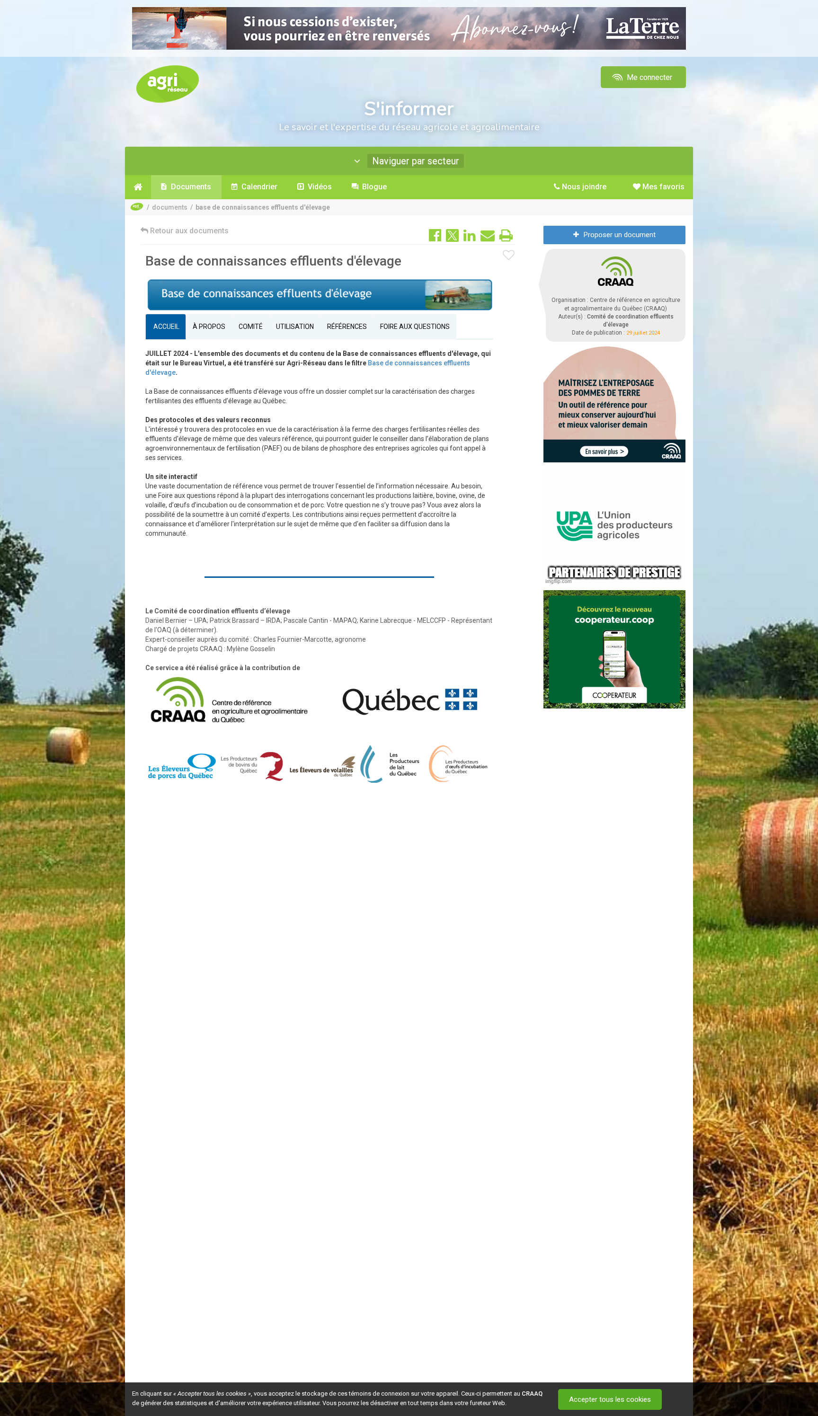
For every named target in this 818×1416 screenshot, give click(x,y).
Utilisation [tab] (295, 326)
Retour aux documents (188, 230)
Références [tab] (347, 326)
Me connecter (648, 77)
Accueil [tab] (165, 326)
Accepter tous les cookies (610, 1399)
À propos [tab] (209, 326)
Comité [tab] (251, 326)
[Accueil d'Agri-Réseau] (167, 84)
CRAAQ (532, 1393)
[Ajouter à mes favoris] (509, 255)
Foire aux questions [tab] (415, 326)
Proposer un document (620, 234)
